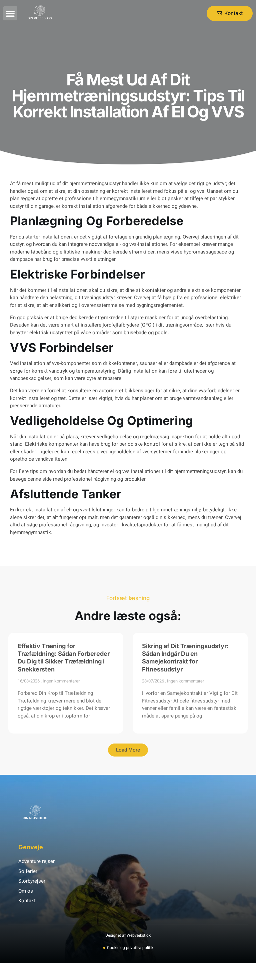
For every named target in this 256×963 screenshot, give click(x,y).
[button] (10, 13)
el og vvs (120, 471)
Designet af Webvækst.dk (128, 935)
